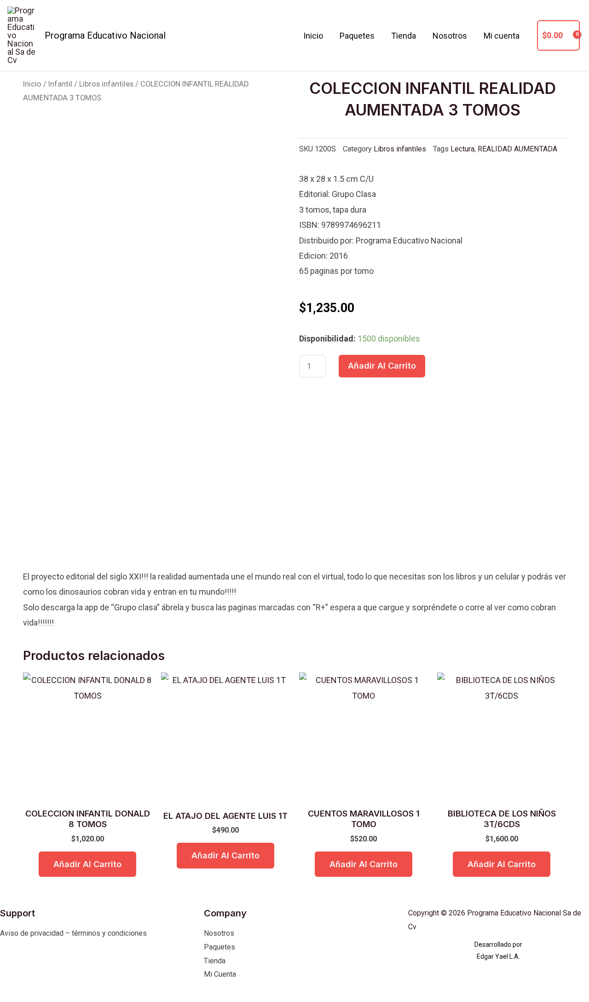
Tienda (403, 36)
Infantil (60, 84)
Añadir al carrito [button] (87, 864)
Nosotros (450, 36)
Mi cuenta (502, 36)
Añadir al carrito (382, 366)
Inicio (313, 36)
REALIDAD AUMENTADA (517, 149)
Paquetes (357, 36)
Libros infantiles (106, 84)
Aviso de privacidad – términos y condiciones (73, 933)
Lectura (462, 149)
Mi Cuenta (220, 974)
